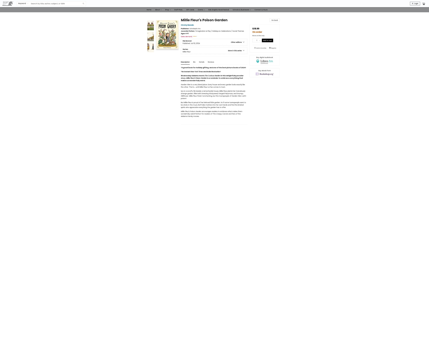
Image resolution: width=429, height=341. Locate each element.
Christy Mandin (187, 25)
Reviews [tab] (211, 62)
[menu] (214, 9)
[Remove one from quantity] (253, 40)
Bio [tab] (194, 62)
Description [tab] (185, 62)
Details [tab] (201, 62)
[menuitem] (149, 9)
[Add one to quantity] (259, 40)
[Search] (83, 3)
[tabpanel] (214, 95)
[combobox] (23, 3)
